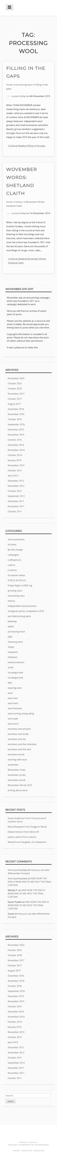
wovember (13, 764)
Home (9, 84)
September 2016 (16, 424)
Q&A (10, 636)
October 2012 (15, 490)
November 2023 (16, 378)
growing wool (15, 590)
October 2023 (15, 383)
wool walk (13, 718)
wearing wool (15, 687)
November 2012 (16, 485)
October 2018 (15, 388)
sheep (11, 646)
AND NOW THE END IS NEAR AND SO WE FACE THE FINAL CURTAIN (29, 882)
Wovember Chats (17, 769)
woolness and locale (18, 733)
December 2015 (16, 429)
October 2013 (15, 470)
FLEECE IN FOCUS (17, 580)
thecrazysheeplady (17, 870)
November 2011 (16, 506)
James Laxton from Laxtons (22, 836)
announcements (16, 539)
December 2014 (16, 444)
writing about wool (17, 790)
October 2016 (15, 419)
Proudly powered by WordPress (28, 1145)
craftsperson (14, 559)
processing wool (23, 84)
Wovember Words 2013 (20, 785)
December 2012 (16, 480)
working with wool (17, 759)
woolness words (16, 754)
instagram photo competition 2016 (26, 611)
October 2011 (15, 511)
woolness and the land (19, 749)
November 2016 (16, 414)
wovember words (17, 780)
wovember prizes (17, 774)
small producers (16, 662)
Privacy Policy (28, 1142)
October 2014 (15, 455)
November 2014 (16, 450)
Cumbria (12, 570)
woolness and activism (19, 728)
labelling (12, 621)
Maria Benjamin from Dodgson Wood (27, 826)
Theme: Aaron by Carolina (28, 1151)
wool (10, 693)
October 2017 (15, 398)
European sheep (16, 575)
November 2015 (16, 434)
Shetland (12, 657)
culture (11, 565)
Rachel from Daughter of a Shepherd (27, 842)
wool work (13, 723)
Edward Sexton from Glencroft (23, 831)
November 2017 (16, 393)
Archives (12, 544)
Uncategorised (15, 672)
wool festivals (15, 708)
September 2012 (16, 496)
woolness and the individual (22, 744)
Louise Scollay (18, 96)
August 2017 (14, 403)
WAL (10, 682)
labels (11, 626)
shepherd (13, 652)
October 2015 (15, 439)
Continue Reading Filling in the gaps (26, 145)
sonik (10, 667)
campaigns (13, 554)
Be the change (15, 549)
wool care (13, 698)
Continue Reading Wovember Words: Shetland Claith (27, 260)
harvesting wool (16, 595)
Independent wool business (22, 605)
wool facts (13, 703)
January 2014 (14, 460)
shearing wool (15, 641)
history (19, 201)
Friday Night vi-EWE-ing (20, 585)
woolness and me (17, 739)
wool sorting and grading (21, 713)
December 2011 (16, 501)
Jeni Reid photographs (19, 616)
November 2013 (16, 465)
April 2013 (13, 475)
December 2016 (16, 409)
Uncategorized (15, 677)
